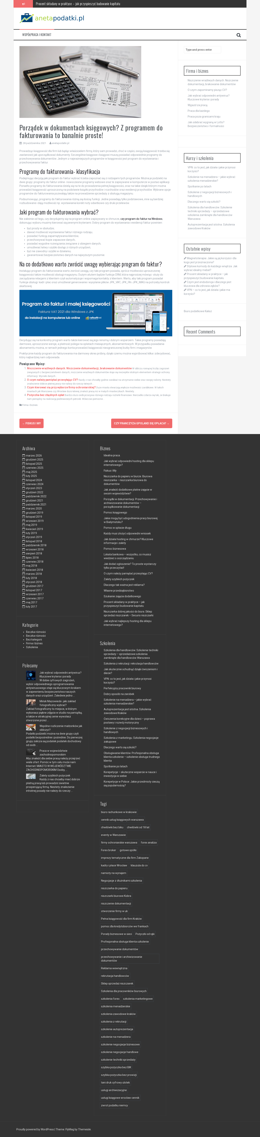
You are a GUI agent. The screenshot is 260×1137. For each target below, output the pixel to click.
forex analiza (149, 842)
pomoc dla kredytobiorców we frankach (124, 926)
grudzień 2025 (34, 459)
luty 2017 (31, 606)
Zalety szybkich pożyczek (55, 775)
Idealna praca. (112, 455)
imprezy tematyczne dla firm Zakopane (125, 857)
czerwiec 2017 (34, 598)
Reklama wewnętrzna (114, 968)
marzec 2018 (34, 573)
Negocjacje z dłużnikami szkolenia (121, 880)
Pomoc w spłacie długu (118, 527)
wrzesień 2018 (35, 549)
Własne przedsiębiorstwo (119, 590)
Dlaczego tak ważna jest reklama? (124, 584)
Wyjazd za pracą (197, 105)
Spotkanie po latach (199, 186)
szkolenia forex (110, 998)
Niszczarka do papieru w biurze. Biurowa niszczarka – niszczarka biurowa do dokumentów (128, 480)
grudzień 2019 (34, 512)
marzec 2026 (34, 455)
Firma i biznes (29, 405)
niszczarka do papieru (114, 888)
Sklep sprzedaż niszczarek (117, 983)
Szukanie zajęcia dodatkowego (122, 596)
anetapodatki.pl (60, 143)
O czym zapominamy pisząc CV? (207, 89)
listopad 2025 (34, 463)
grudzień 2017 (34, 586)
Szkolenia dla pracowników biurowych (124, 991)
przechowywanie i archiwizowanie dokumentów (121, 958)
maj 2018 (31, 565)
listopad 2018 (34, 541)
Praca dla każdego (199, 110)
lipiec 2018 (32, 557)
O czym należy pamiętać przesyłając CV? (52, 379)
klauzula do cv (139, 865)
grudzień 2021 (34, 500)
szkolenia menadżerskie (115, 1006)
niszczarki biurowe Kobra (116, 895)
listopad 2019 (34, 516)
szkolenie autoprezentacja (117, 1029)
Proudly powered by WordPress (35, 1129)
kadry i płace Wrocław (114, 865)
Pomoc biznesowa (115, 548)
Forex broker (108, 850)
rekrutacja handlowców (115, 975)
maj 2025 (31, 471)
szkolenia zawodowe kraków (118, 1013)
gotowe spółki (128, 850)
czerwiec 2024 (34, 484)
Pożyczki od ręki (145, 934)
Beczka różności (36, 631)
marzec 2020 (34, 508)
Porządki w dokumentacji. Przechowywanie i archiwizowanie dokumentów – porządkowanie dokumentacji (130, 503)
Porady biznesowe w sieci (116, 934)
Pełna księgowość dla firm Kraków (121, 918)
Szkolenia (32, 647)
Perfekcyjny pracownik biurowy (122, 688)
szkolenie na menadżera (116, 1036)
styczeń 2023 (34, 488)
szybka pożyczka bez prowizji (119, 1074)
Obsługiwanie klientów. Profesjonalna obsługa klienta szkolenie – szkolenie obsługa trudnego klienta (132, 757)
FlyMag (69, 1129)
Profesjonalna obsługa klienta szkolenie (125, 941)
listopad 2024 (34, 480)
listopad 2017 (34, 590)
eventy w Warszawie (113, 834)
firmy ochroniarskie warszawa (119, 842)
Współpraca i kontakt (36, 35)
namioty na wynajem (113, 873)
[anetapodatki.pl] (52, 18)
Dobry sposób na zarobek (119, 694)
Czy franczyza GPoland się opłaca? (141, 423)
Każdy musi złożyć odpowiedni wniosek (127, 533)
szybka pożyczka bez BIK (116, 1067)
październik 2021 (36, 504)
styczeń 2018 (34, 582)
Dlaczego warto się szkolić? (204, 201)
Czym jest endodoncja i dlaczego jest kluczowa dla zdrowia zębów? (77, 3)
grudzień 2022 (34, 492)
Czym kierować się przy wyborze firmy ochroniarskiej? (61, 387)
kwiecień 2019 (34, 529)
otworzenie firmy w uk (114, 911)
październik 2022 (36, 496)
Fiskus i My (31, 423)
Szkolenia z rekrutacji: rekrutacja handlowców (131, 663)
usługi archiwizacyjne (114, 1090)
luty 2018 (31, 578)
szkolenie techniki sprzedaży (118, 1059)
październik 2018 (36, 545)
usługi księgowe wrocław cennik (120, 1097)
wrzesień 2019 (35, 520)
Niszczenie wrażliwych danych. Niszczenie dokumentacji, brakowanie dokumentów (79, 368)
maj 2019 (31, 524)
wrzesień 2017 (35, 594)
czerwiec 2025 (34, 467)
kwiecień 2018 (34, 569)
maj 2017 (31, 602)
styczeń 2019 (34, 537)
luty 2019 (31, 533)
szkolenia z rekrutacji (113, 1021)
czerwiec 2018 (34, 561)
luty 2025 (31, 475)
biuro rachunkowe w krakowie (119, 812)
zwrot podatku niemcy (114, 1105)
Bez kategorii (34, 639)
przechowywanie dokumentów (119, 949)
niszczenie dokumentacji (116, 903)
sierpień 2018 (34, 553)
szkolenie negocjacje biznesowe (120, 1044)
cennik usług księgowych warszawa (122, 819)
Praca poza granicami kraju (204, 116)
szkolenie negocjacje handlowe (119, 1052)
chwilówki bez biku (112, 827)
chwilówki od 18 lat (138, 827)
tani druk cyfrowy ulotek (115, 1082)
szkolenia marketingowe (138, 998)
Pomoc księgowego (115, 512)
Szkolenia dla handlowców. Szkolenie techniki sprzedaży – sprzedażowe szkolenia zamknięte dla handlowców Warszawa (131, 654)
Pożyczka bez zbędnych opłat (45, 395)
